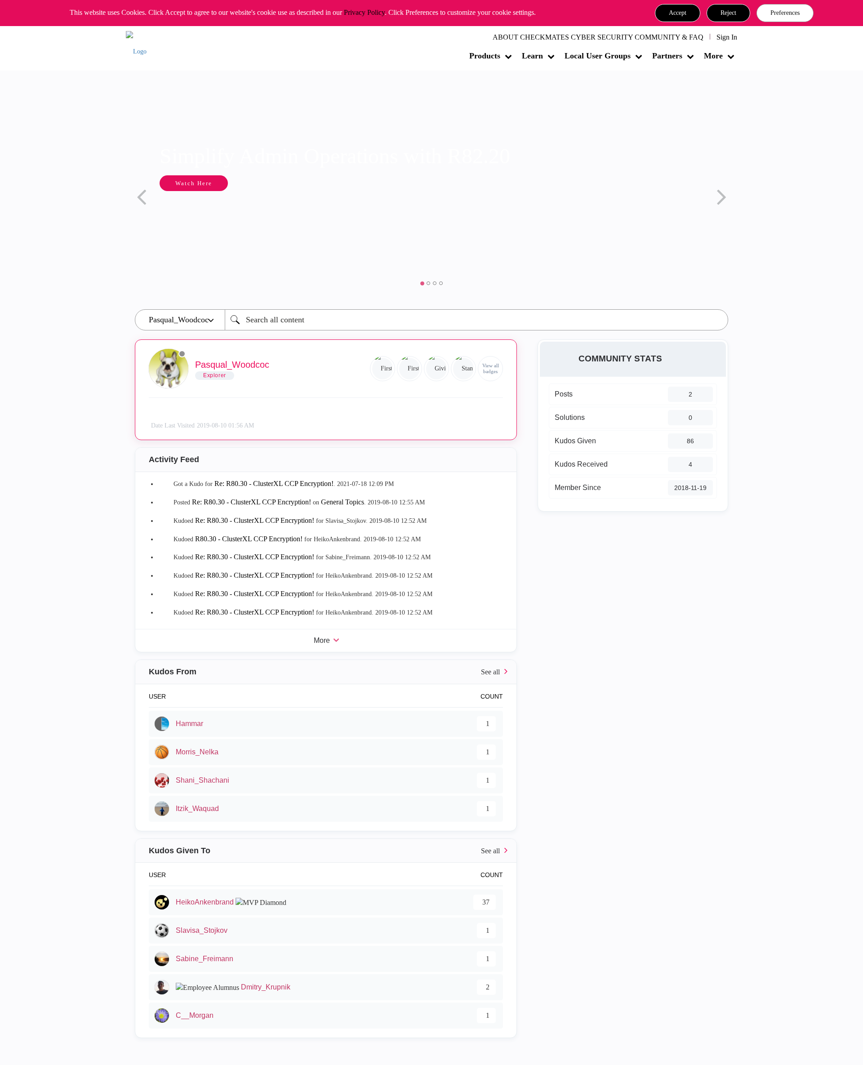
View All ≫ (325, 672)
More (713, 55)
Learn (532, 55)
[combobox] (476, 319)
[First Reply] (382, 368)
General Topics (342, 502)
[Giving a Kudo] (436, 368)
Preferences (785, 12)
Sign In (726, 37)
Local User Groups (598, 55)
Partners (667, 55)
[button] (677, 13)
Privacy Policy (364, 12)
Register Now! (398, 210)
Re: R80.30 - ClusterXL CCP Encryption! (274, 483)
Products (484, 55)
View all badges (490, 368)
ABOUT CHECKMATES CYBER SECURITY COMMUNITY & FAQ (598, 37)
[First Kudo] (409, 368)
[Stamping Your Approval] (463, 368)
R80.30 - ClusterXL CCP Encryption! (248, 539)
